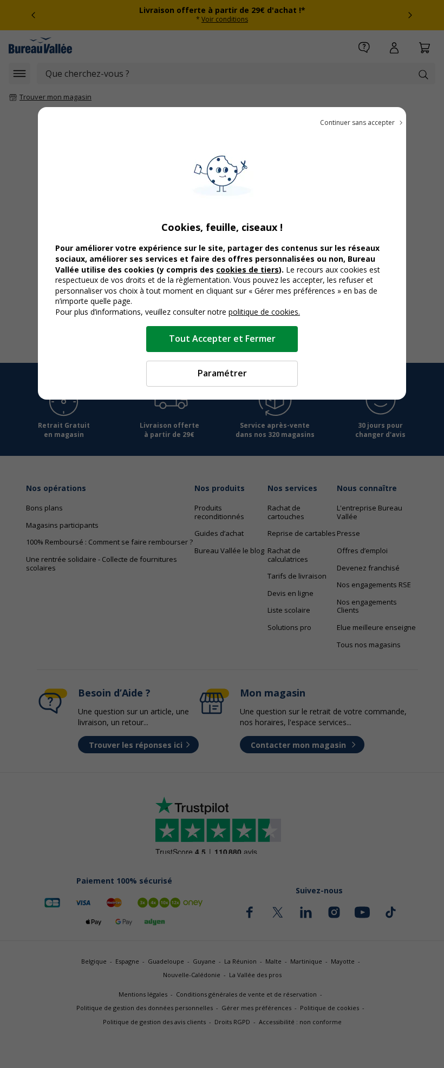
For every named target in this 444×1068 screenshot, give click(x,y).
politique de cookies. (264, 312)
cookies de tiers (247, 269)
